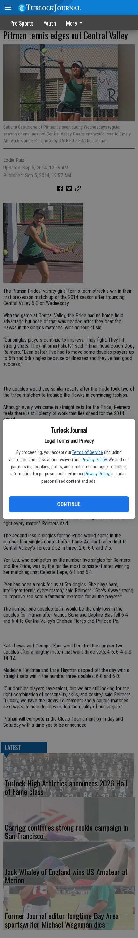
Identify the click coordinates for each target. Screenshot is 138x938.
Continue (68, 504)
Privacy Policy (94, 459)
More (71, 23)
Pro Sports (21, 23)
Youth (50, 23)
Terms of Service (87, 452)
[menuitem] (76, 22)
